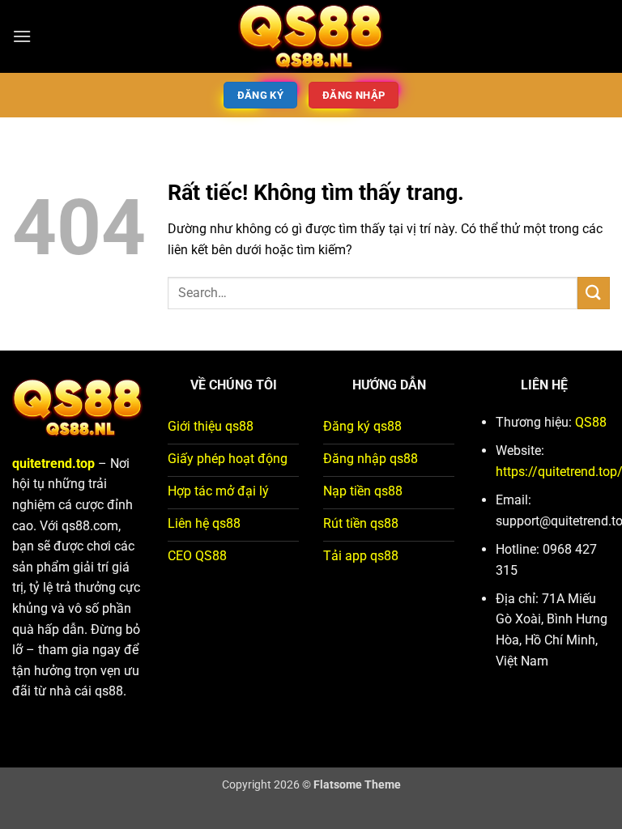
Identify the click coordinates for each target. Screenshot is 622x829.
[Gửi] (593, 292)
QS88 (591, 422)
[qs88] (311, 36)
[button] (22, 36)
